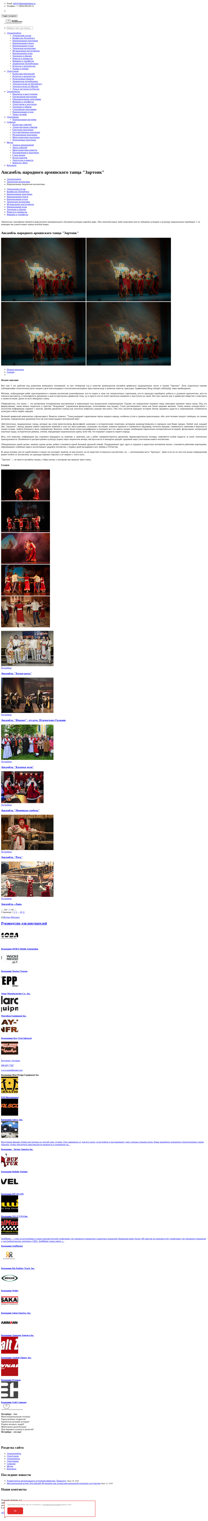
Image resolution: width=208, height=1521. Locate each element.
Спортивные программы (24, 109)
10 (21, 912)
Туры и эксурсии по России (25, 89)
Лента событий (19, 147)
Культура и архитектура (23, 66)
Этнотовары (13, 117)
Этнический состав (21, 35)
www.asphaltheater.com (11, 1070)
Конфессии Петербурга (23, 38)
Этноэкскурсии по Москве (25, 86)
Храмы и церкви (20, 68)
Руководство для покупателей (24, 923)
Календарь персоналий (23, 74)
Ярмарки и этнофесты (23, 61)
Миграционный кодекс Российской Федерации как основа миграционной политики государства (54, 1483)
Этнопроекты (13, 91)
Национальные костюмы (24, 119)
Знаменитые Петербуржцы (25, 63)
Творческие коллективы (24, 48)
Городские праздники (22, 129)
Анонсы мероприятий (23, 145)
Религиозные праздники (24, 140)
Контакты (11, 165)
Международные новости (24, 150)
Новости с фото (20, 163)
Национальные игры (22, 53)
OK (15, 1511)
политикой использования (52, 1505)
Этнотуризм (13, 71)
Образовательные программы (26, 99)
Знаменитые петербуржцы (25, 81)
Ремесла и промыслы (22, 58)
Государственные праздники (26, 132)
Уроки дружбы (19, 114)
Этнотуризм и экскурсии (24, 104)
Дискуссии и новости (22, 160)
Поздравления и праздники (25, 152)
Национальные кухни (23, 46)
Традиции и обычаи (22, 56)
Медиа (10, 142)
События (11, 122)
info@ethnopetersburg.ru (24, 3)
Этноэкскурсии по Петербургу (27, 84)
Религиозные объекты (23, 79)
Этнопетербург (14, 33)
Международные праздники (26, 137)
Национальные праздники (25, 40)
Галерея (10, 372)
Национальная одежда (23, 43)
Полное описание (15, 369)
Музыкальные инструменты (26, 51)
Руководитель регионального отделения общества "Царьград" (37, 1481)
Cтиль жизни (18, 155)
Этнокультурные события (24, 127)
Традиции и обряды (22, 107)
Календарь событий (22, 124)
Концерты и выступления (24, 94)
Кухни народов (19, 157)
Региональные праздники (24, 135)
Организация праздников (24, 96)
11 (23, 912)
